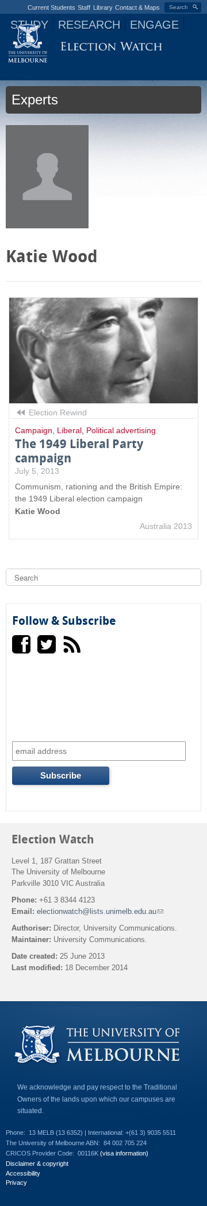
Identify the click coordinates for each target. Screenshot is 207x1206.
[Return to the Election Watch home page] (111, 48)
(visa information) (124, 1153)
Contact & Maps (137, 7)
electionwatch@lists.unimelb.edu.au (100, 911)
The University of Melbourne (27, 43)
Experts (35, 99)
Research (89, 24)
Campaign (33, 430)
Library (103, 7)
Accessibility (23, 1173)
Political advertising (121, 430)
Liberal (69, 430)
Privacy (16, 1182)
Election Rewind (56, 412)
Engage (154, 24)
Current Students (51, 7)
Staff (84, 7)
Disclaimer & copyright (37, 1163)
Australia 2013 (166, 526)
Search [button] (178, 7)
